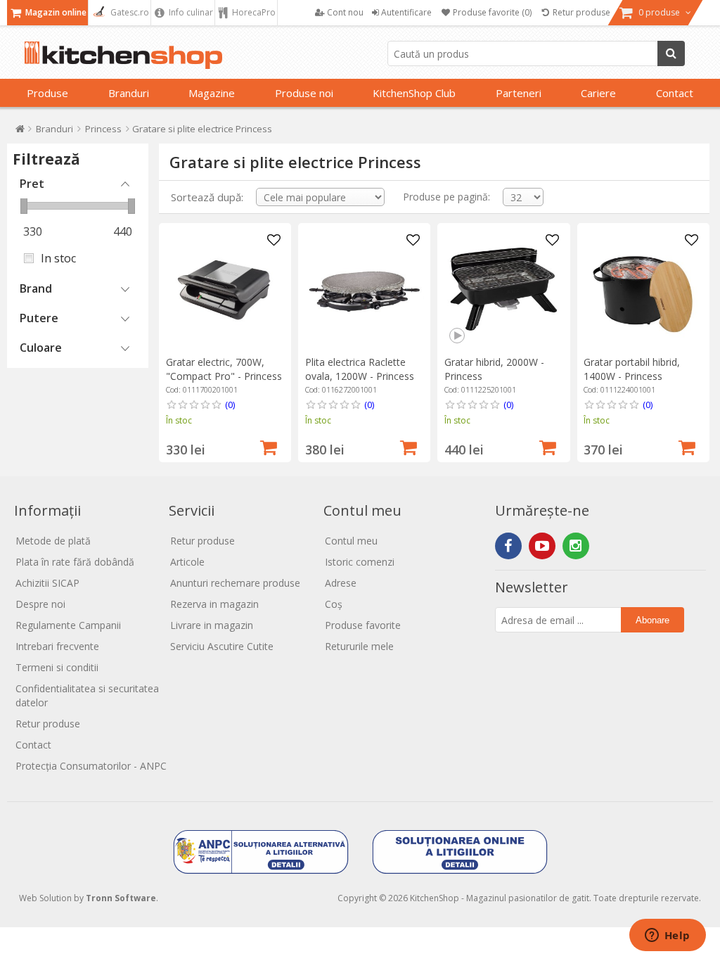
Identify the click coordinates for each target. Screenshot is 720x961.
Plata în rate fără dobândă (74, 561)
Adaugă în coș (269, 446)
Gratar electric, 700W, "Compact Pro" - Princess (224, 369)
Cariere (598, 93)
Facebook (508, 546)
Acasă (20, 132)
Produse (47, 93)
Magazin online (54, 12)
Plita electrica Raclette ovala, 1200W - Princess (359, 369)
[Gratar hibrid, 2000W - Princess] (503, 289)
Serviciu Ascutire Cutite (222, 646)
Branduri (128, 93)
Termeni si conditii (56, 667)
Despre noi (40, 604)
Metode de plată (53, 540)
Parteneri (518, 93)
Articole (187, 561)
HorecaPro (253, 12)
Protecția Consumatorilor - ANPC (91, 765)
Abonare (652, 620)
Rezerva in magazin (214, 604)
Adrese (340, 583)
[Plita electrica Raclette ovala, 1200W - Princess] (364, 289)
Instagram (575, 546)
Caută (671, 53)
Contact (674, 93)
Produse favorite (363, 625)
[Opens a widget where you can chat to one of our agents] (667, 936)
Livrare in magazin (211, 625)
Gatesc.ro (128, 12)
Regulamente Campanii (68, 625)
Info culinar (190, 12)
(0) (230, 404)
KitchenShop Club (414, 93)
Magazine (211, 93)
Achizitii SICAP (47, 583)
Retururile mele (359, 646)
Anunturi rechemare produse (235, 583)
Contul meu (351, 540)
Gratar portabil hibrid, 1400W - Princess (632, 369)
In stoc (58, 258)
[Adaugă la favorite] (273, 240)
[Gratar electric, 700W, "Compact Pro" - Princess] (225, 289)
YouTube (542, 546)
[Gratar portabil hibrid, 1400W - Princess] (643, 289)
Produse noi (304, 93)
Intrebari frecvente (57, 646)
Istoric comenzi (359, 561)
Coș (333, 604)
